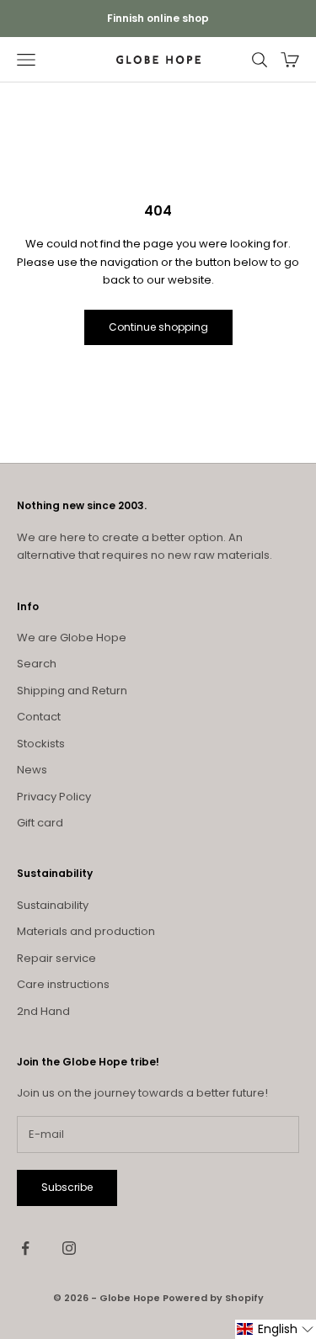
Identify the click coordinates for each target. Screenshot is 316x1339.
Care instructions (63, 984)
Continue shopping (158, 327)
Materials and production (86, 931)
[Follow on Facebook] (25, 1248)
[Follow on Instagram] (69, 1248)
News (32, 770)
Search (36, 664)
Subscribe (67, 1187)
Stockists (41, 744)
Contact (39, 717)
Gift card (40, 823)
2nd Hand (43, 1011)
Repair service (56, 958)
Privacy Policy (54, 797)
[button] (275, 1329)
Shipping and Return (72, 691)
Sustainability (52, 905)
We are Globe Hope (71, 638)
